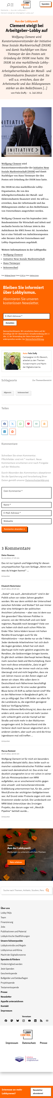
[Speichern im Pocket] (28, 424)
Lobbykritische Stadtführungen (15, 936)
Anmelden (10, 323)
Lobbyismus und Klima (11, 950)
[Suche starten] (48, 890)
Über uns (5, 908)
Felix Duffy (20, 93)
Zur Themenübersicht (42, 380)
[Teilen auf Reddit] (12, 432)
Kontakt (5, 1006)
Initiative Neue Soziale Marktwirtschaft (24, 259)
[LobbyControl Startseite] (25, 4)
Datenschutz (29, 1043)
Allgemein (7, 393)
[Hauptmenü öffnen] (14, 4)
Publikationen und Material (13, 932)
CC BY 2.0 (22, 275)
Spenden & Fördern (10, 959)
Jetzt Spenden (7, 969)
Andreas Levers (34, 275)
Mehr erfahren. (16, 862)
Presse (4, 992)
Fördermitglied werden (11, 964)
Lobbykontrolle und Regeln (13, 945)
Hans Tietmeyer (11, 263)
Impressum (6, 1011)
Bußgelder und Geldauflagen (14, 978)
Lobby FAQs (6, 913)
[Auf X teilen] (12, 424)
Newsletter (6, 997)
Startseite (4, 10)
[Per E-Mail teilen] (36, 424)
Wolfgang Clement (11, 164)
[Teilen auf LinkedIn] (4, 432)
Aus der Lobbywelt (18, 10)
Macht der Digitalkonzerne (13, 955)
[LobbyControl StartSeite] (26, 1035)
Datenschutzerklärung (34, 339)
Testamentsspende (10, 987)
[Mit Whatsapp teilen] (20, 424)
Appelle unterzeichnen (12, 1001)
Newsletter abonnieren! (38, 1092)
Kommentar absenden (13, 529)
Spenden (45, 4)
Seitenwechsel (10, 267)
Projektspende (8, 983)
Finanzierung (7, 922)
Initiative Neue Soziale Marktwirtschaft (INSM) (25, 169)
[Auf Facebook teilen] (4, 424)
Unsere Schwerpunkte (12, 941)
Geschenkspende (9, 973)
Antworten (5, 576)
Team (3, 918)
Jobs (3, 927)
